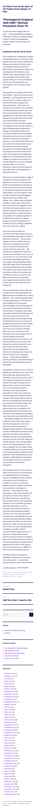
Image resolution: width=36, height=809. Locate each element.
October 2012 (9, 792)
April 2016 (8, 686)
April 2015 (8, 715)
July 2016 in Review (12, 656)
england (17, 574)
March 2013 (9, 779)
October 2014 (9, 730)
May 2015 (8, 712)
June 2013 (8, 771)
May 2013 (8, 774)
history (23, 574)
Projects (8, 633)
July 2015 (8, 707)
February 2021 (10, 676)
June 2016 (8, 681)
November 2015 (10, 697)
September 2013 (10, 763)
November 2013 (10, 758)
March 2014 (9, 748)
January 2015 (9, 722)
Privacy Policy (12, 803)
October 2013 (9, 761)
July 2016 (8, 679)
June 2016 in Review (12, 658)
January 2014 (9, 753)
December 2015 (10, 694)
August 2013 (9, 766)
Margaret (8, 572)
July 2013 (8, 768)
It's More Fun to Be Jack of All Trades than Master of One (18, 9)
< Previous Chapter (10, 568)
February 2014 (10, 750)
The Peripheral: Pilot (12, 651)
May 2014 (8, 743)
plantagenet (6, 576)
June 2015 (8, 709)
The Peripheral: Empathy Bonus (16, 648)
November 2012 (10, 789)
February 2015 (10, 720)
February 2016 (10, 691)
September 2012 (10, 794)
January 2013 (9, 784)
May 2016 (8, 684)
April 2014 (8, 745)
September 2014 (10, 733)
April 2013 (8, 776)
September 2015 (10, 702)
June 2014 (8, 740)
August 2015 (9, 704)
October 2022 (9, 673)
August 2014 (9, 735)
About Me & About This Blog (15, 630)
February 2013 (10, 781)
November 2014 (10, 727)
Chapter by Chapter (9, 574)
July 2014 (8, 738)
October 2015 (9, 699)
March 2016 (9, 689)
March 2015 (9, 717)
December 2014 (10, 725)
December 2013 (10, 756)
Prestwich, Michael (16, 576)
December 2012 (10, 786)
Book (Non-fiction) (26, 572)
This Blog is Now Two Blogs (15, 653)
